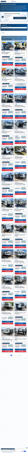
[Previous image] (2, 46)
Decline (22, 451)
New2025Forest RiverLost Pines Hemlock (20, 54)
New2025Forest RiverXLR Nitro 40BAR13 (7, 80)
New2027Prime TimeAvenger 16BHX (20, 339)
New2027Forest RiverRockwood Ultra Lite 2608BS (20, 106)
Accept (25, 451)
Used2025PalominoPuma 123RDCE (6, 235)
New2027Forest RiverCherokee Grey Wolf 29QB (19, 262)
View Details (21, 63)
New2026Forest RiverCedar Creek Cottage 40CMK (7, 158)
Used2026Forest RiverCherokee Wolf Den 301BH (6, 313)
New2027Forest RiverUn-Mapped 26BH (6, 132)
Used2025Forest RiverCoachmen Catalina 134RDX (20, 287)
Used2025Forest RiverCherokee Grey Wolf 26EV (6, 261)
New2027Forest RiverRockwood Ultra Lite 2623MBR (7, 339)
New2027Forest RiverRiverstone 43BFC (6, 53)
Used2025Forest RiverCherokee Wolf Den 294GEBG (20, 184)
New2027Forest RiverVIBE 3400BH (20, 235)
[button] (14, 17)
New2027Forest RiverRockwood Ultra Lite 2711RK (20, 132)
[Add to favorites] (12, 49)
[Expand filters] (26, 32)
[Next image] (12, 46)
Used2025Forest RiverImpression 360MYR (19, 158)
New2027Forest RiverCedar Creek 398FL (20, 313)
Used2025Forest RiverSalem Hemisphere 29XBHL (7, 210)
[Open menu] (26, 1)
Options (19, 451)
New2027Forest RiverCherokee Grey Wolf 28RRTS (7, 288)
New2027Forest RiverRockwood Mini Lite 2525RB (20, 80)
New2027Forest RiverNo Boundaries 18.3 (19, 210)
